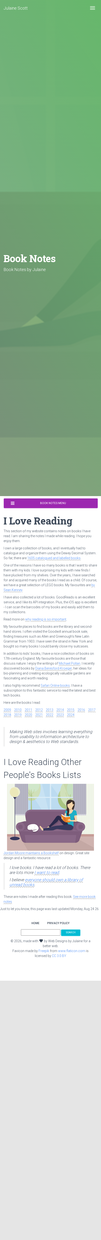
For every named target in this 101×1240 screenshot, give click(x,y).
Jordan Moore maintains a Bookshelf (31, 853)
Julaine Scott (16, 8)
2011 (28, 710)
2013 (49, 710)
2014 (60, 710)
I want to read (46, 872)
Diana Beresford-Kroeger (53, 668)
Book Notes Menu (53, 503)
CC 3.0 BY (59, 956)
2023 (60, 715)
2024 (70, 715)
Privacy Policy (58, 923)
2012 (39, 710)
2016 (81, 710)
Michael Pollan (69, 663)
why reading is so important (45, 619)
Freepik (44, 951)
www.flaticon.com (71, 951)
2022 (49, 715)
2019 (18, 715)
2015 (70, 710)
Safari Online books (55, 685)
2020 (28, 715)
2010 (18, 710)
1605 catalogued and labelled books (54, 558)
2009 (7, 710)
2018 (7, 715)
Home (35, 923)
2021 (39, 715)
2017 (92, 710)
